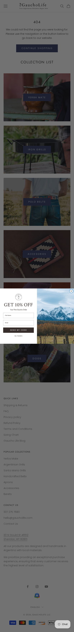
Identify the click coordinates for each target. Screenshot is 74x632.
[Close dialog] (71, 291)
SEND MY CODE (18, 330)
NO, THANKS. (19, 336)
